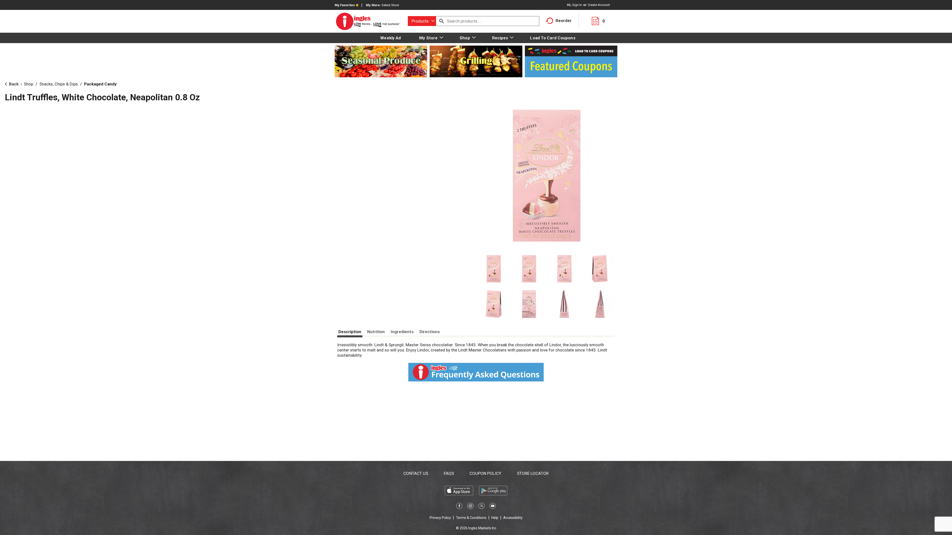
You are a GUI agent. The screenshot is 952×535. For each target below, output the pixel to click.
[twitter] (481, 507)
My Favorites (345, 5)
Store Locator (533, 473)
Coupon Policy (485, 473)
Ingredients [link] (402, 331)
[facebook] (459, 507)
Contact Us (415, 473)
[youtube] (493, 507)
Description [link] (349, 331)
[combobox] (422, 21)
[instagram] (470, 507)
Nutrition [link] (376, 331)
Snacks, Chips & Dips (58, 83)
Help (494, 518)
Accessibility (513, 518)
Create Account (599, 5)
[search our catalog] (441, 21)
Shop (28, 83)
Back (13, 83)
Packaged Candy (100, 83)
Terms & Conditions (471, 518)
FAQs (449, 473)
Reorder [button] (564, 20)
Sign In (577, 5)
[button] (493, 269)
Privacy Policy (440, 518)
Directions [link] (429, 331)
